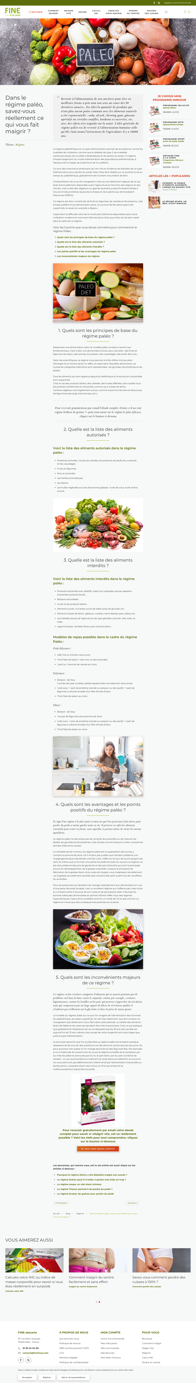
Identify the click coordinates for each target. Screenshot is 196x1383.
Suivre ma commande (112, 1338)
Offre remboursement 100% (74, 1348)
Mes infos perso (109, 1343)
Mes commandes (110, 1348)
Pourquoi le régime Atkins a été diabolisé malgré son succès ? (92, 1175)
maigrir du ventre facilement (83, 1286)
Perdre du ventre (133, 11)
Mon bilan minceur (111, 1357)
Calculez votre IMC (14, 1291)
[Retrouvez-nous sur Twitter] (159, 3)
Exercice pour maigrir (114, 11)
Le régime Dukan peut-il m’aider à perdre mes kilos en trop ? (91, 1179)
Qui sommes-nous (69, 1338)
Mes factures (107, 1353)
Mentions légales (68, 1357)
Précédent (62, 1203)
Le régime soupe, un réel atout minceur (79, 1184)
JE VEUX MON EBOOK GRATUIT (98, 1149)
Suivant (132, 1203)
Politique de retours (70, 1343)
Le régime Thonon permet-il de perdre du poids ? (84, 1189)
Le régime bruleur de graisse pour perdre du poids (85, 1194)
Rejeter (47, 1377)
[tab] (96, 1302)
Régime (83, 12)
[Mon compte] (185, 12)
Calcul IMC (96, 11)
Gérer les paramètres (73, 1377)
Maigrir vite (68, 11)
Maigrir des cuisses (151, 11)
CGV (61, 1353)
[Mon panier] (189, 12)
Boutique (37, 12)
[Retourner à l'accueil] (12, 12)
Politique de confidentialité (73, 1362)
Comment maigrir (53, 11)
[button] (166, 12)
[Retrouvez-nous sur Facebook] (154, 3)
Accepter (27, 1377)
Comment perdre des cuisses (146, 1286)
